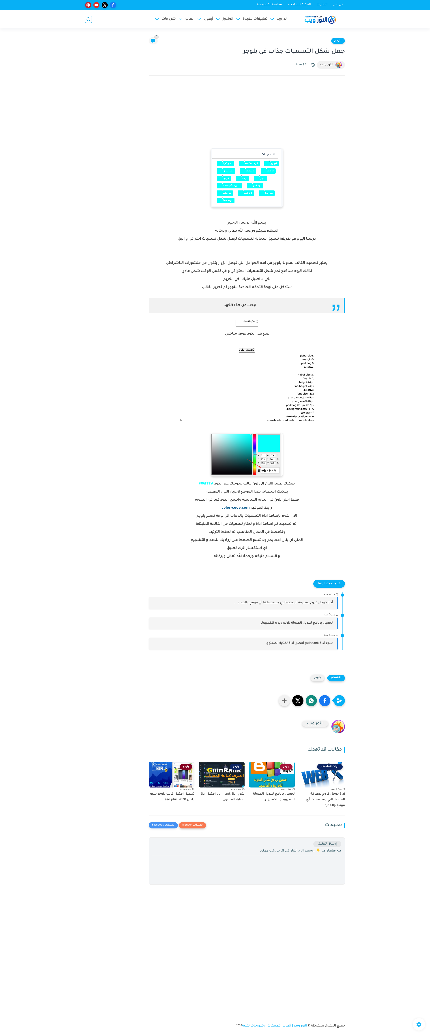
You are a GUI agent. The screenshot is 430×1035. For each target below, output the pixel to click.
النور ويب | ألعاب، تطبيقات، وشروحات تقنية (274, 1026)
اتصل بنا (322, 4)
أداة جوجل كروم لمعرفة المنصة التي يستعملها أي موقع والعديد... (283, 603)
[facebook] (113, 5)
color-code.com (235, 508)
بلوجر (338, 40)
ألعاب (190, 19)
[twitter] (105, 5)
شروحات (169, 19)
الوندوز (228, 19)
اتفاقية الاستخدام (299, 4)
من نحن (338, 4)
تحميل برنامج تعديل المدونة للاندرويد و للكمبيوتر (296, 623)
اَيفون (208, 19)
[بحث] (88, 19)
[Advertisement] (247, 118)
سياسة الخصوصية (269, 4)
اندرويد (282, 19)
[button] (324, 700)
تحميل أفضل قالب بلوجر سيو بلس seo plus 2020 (172, 797)
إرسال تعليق (327, 844)
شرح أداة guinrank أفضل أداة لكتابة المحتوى (299, 643)
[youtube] (96, 5)
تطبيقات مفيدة (255, 19)
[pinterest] (88, 5)
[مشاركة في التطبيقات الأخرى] (284, 700)
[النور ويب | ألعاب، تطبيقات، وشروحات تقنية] (320, 19)
